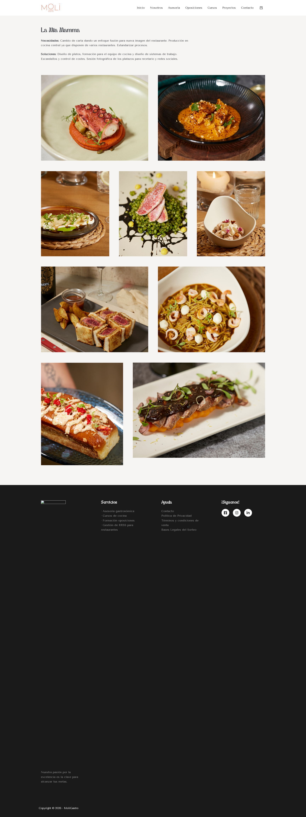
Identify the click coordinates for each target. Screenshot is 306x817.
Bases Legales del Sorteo (178, 529)
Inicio (141, 7)
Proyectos (229, 7)
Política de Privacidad (176, 515)
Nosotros (156, 7)
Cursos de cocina (115, 515)
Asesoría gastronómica (118, 511)
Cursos (212, 7)
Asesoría (174, 7)
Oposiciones (193, 7)
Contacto (247, 7)
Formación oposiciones (119, 520)
